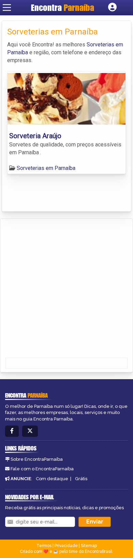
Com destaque (52, 478)
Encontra (62, 7)
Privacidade (66, 545)
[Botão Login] (112, 7)
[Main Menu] (7, 7)
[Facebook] (12, 431)
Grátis (81, 478)
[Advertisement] (66, 288)
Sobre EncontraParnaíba (37, 459)
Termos (43, 545)
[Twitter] (30, 431)
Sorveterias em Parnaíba (46, 168)
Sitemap (89, 545)
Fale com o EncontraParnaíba (42, 468)
